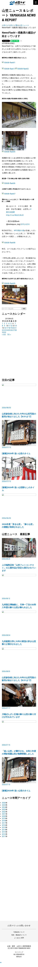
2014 (4, 830)
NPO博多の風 (19, 230)
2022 (4, 812)
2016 (4, 825)
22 (3, 330)
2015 (4, 827)
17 (7, 328)
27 (13, 330)
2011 (4, 836)
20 (13, 328)
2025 (4, 805)
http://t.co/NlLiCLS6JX (15, 215)
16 (5, 328)
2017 (4, 823)
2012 (4, 834)
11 (9, 326)
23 (5, 330)
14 (16, 326)
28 (16, 330)
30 (5, 332)
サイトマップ (19, 952)
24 (7, 330)
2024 (4, 807)
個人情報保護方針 (19, 954)
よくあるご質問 (19, 938)
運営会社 (19, 956)
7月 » (9, 335)
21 (16, 328)
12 (11, 326)
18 (9, 328)
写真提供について (19, 932)
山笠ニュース (24, 25)
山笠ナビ (5, 25)
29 (3, 332)
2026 (4, 803)
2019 (4, 818)
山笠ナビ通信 (14, 25)
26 (11, 330)
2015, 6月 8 (25, 224)
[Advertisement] (19, 356)
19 (11, 328)
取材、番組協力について (19, 935)
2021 (4, 814)
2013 (4, 832)
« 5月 (4, 335)
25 (9, 330)
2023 (4, 810)
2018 (4, 821)
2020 (4, 816)
